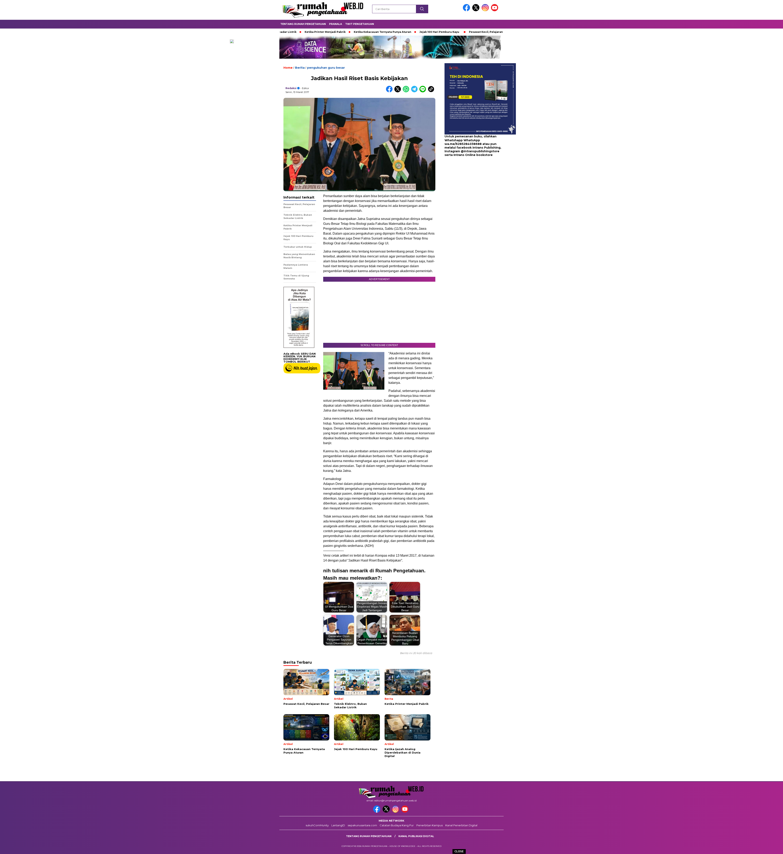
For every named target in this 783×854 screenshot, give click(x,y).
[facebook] (467, 10)
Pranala (335, 23)
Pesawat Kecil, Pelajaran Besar (445, 31)
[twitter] (476, 10)
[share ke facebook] (390, 91)
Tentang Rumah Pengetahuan (303, 23)
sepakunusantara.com (362, 825)
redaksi (290, 88)
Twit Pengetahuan (359, 23)
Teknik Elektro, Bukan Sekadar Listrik (500, 31)
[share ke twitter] (398, 91)
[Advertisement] (470, 189)
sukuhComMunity (317, 825)
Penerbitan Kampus (429, 825)
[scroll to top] (756, 848)
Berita (300, 68)
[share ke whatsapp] (407, 91)
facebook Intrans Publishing (478, 147)
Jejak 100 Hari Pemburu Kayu (395, 31)
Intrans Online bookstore (473, 155)
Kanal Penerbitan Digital (461, 825)
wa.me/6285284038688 (463, 144)
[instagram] (486, 10)
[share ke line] (423, 91)
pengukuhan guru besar (326, 68)
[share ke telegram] (415, 91)
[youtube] (495, 10)
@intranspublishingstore (480, 151)
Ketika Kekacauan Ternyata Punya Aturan (338, 31)
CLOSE (459, 851)
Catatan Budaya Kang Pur (397, 825)
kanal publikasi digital (416, 836)
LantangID (338, 825)
